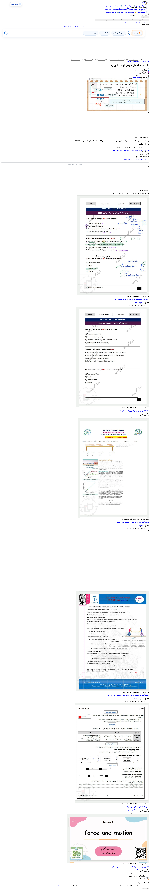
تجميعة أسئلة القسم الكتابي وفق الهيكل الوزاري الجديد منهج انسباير (128, 695)
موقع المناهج (146, 59)
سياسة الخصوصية (62, 885)
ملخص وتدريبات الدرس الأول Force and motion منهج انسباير (130, 867)
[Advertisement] (102, 48)
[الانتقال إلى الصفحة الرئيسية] (145, 3)
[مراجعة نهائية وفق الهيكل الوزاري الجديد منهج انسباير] (112, 406)
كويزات (79, 26)
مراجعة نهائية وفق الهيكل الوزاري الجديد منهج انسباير (133, 411)
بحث (133, 15)
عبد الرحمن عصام (137, 698)
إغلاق (143, 888)
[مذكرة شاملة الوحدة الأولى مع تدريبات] (112, 802)
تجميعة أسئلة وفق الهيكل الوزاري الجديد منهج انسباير (133, 522)
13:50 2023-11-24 (139, 69)
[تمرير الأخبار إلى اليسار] (6, 33)
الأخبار (142, 22)
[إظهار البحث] (148, 14)
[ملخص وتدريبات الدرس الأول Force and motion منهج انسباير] (108, 862)
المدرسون (146, 22)
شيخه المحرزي (136, 77)
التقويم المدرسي (121, 22)
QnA (75, 26)
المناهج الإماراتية (145, 17)
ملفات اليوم (137, 22)
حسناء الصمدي (138, 870)
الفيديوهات (66, 26)
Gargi (140, 525)
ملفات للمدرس (130, 22)
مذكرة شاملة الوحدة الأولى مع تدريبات (137, 807)
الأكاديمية (84, 26)
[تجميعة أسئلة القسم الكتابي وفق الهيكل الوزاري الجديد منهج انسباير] (112, 690)
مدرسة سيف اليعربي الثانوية (134, 810)
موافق (147, 888)
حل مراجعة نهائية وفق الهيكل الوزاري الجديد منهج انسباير (132, 299)
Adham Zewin (138, 302)
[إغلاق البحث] (130, 15)
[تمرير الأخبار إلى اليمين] (128, 33)
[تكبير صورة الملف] (118, 110)
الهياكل (71, 26)
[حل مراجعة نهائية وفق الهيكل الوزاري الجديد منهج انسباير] (113, 294)
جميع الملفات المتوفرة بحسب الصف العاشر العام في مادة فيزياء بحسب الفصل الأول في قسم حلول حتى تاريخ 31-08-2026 (122, 19)
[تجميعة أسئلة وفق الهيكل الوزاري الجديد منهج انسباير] (113, 517)
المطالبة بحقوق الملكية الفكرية (75, 164)
